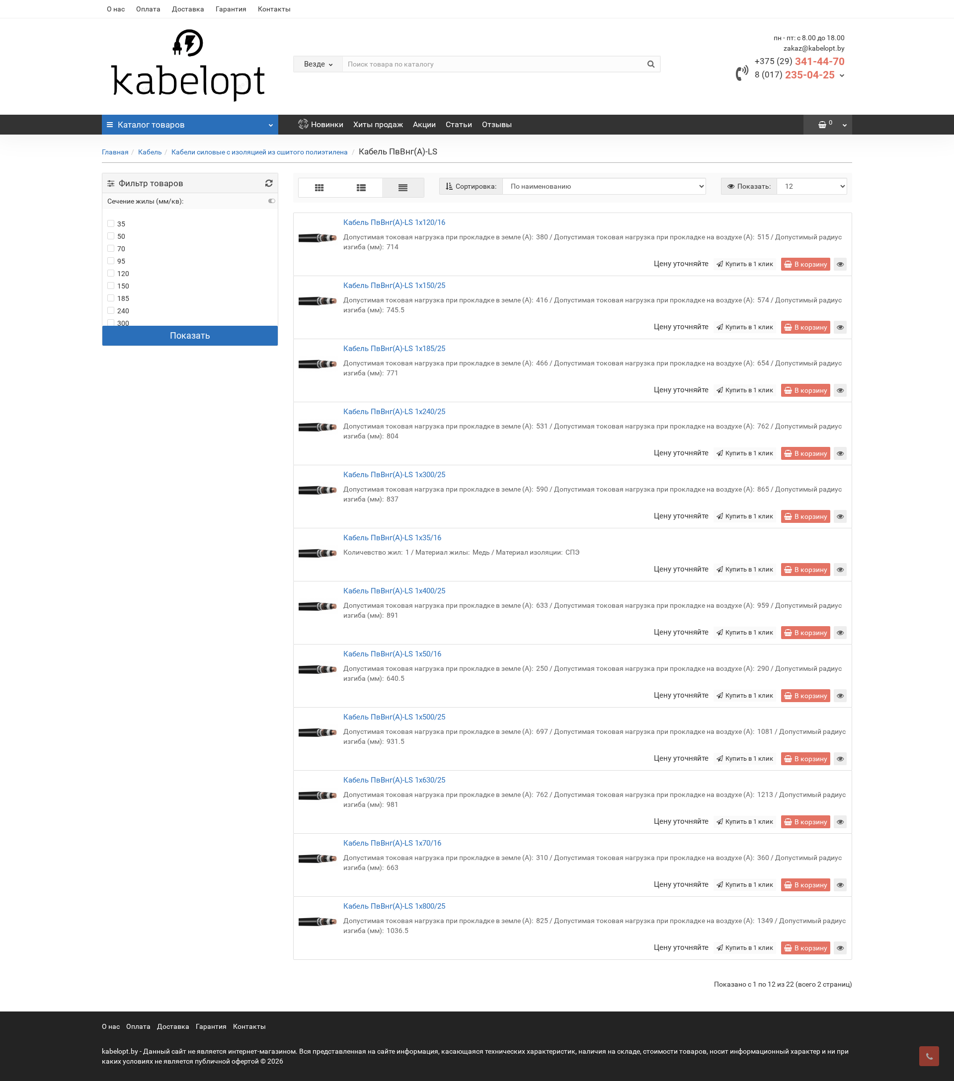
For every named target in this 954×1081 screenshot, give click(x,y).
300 (123, 323)
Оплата (148, 9)
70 (121, 249)
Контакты (274, 9)
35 (121, 224)
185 (123, 298)
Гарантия (231, 9)
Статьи (459, 124)
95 (121, 261)
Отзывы (497, 124)
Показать (190, 335)
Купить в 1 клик (749, 264)
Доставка (188, 9)
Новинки (327, 124)
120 (123, 274)
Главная (115, 152)
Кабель (150, 152)
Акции (424, 124)
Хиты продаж (378, 124)
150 (123, 286)
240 (123, 311)
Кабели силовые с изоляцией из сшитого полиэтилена (260, 152)
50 (121, 236)
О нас (116, 9)
